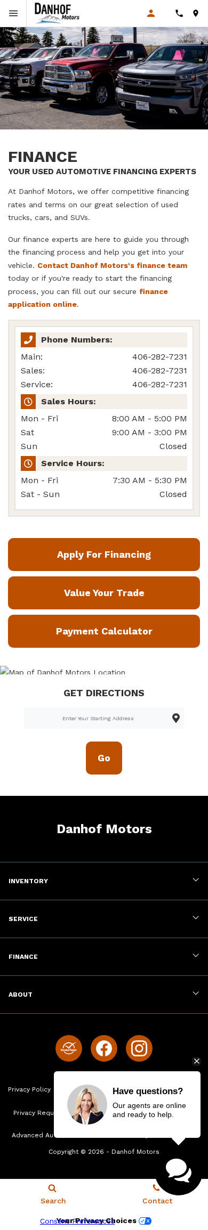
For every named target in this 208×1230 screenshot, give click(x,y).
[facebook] (104, 1048)
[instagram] (139, 1048)
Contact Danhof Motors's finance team (112, 265)
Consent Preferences (77, 1221)
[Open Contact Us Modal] (183, 13)
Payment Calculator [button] (104, 631)
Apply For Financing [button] (104, 554)
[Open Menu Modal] (13, 13)
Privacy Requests (40, 1113)
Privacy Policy (29, 1089)
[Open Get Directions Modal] (199, 13)
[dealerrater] (68, 1048)
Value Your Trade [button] (104, 592)
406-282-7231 (159, 357)
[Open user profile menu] (156, 13)
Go (104, 757)
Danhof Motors (135, 1151)
